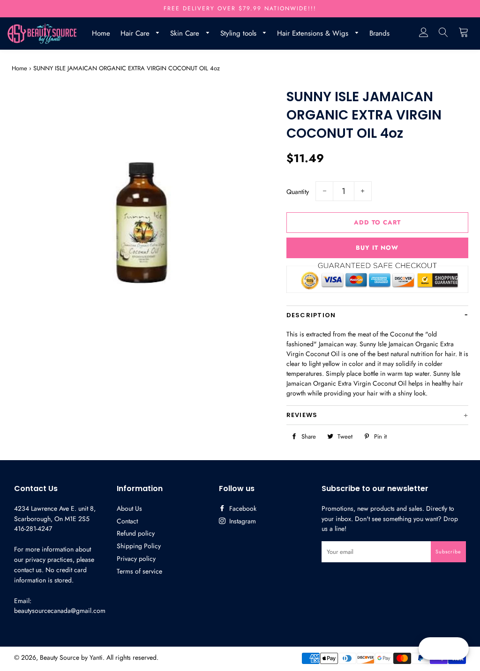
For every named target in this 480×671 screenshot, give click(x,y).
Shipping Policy (139, 546)
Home (101, 33)
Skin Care (186, 33)
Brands (379, 33)
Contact (127, 521)
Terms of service (139, 571)
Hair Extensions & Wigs (314, 33)
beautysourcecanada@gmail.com (59, 610)
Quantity (297, 191)
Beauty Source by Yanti (71, 657)
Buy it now (377, 247)
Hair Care (136, 33)
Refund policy (136, 533)
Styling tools (239, 33)
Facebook (241, 508)
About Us (129, 508)
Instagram (241, 521)
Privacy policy (136, 558)
